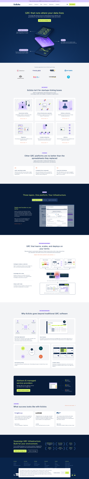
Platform (15, 464)
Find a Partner (36, 465)
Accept (67, 472)
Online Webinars (46, 465)
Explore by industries (27, 465)
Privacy (72, 473)
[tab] (37, 200)
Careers (56, 466)
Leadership (56, 464)
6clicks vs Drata (67, 466)
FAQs (45, 464)
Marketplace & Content (17, 465)
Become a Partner (37, 464)
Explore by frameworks (27, 464)
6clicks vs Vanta (67, 464)
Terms (74, 473)
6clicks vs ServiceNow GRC (69, 465)
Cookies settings (57, 472)
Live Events (46, 466)
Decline (63, 472)
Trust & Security (57, 465)
